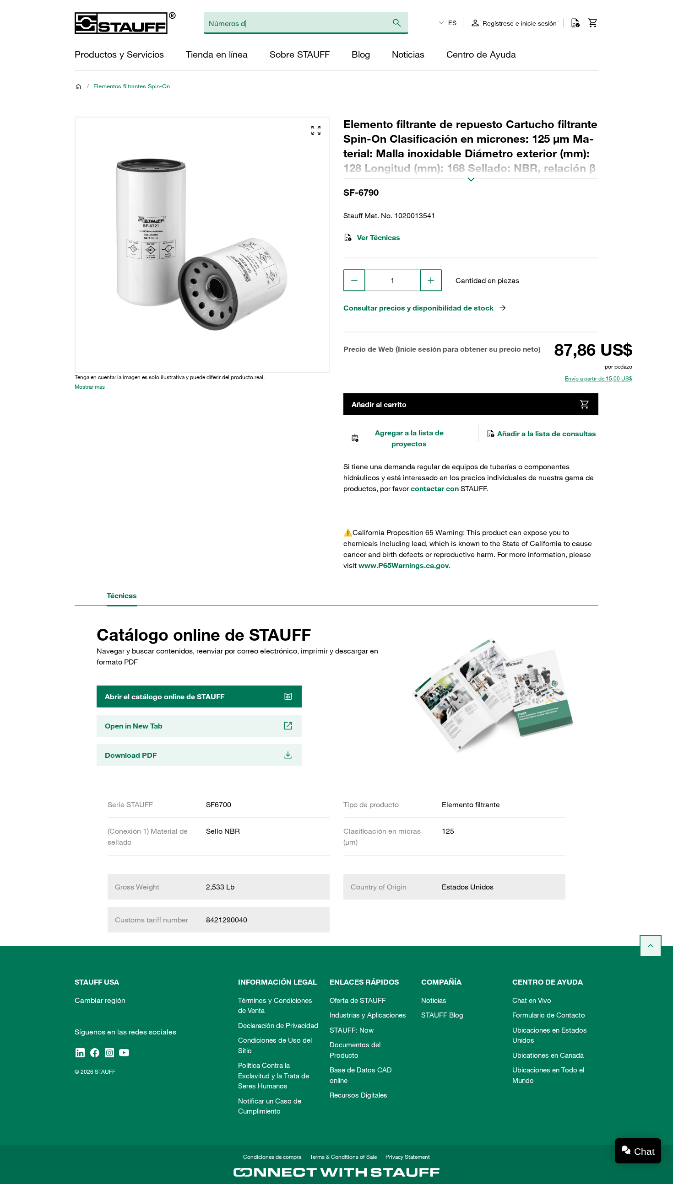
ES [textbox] (452, 23)
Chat (644, 1151)
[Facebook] (94, 1052)
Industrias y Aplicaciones (368, 1015)
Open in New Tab (134, 725)
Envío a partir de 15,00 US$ (598, 378)
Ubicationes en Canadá (548, 1055)
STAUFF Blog (442, 1015)
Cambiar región (100, 1000)
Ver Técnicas (378, 237)
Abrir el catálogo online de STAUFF (164, 696)
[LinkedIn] (80, 1052)
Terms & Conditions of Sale (343, 1156)
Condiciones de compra (272, 1156)
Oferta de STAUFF (358, 1000)
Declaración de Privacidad (278, 1025)
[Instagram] (109, 1052)
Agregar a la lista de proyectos (409, 438)
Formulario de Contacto (548, 1015)
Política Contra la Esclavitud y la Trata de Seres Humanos (273, 1075)
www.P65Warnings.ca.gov (403, 565)
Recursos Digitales (358, 1095)
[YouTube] (124, 1052)
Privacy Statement (407, 1156)
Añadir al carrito (379, 404)
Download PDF (131, 755)
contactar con (435, 488)
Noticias (433, 1000)
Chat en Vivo (531, 1000)
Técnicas (122, 595)
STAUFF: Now (352, 1030)
